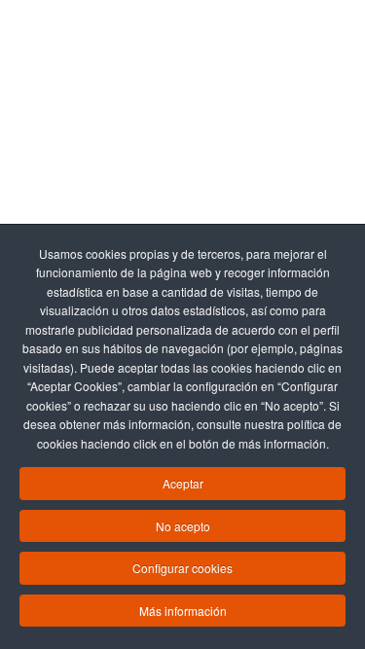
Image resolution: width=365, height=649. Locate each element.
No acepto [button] (183, 526)
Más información (183, 610)
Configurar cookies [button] (182, 567)
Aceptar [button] (183, 483)
